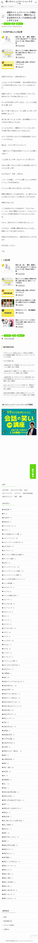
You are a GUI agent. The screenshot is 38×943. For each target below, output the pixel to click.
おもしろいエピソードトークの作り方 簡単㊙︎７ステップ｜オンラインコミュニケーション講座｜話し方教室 (19, 387)
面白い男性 (8, 878)
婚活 (6, 755)
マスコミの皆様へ (9, 925)
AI (5, 514)
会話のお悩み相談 (9, 338)
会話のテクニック (7, 496)
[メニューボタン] (36, 2)
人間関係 (8, 673)
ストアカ (8, 591)
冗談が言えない (10, 726)
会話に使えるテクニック (12, 706)
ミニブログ (7, 23)
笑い (6, 784)
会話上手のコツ (10, 714)
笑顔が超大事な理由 (11, 792)
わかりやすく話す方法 (12, 665)
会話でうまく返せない (12, 694)
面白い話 (8, 886)
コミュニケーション (11, 567)
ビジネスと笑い (10, 628)
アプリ (7, 530)
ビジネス (8, 624)
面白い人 (8, 870)
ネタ (6, 616)
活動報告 (8, 780)
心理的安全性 (9, 759)
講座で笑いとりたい (11, 837)
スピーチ (8, 599)
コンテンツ (17, 493)
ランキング (8, 657)
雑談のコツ (19, 23)
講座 (20, 496)
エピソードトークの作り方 (13, 542)
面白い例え (8, 874)
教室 (6, 763)
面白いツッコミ (10, 866)
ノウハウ (8, 620)
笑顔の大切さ (9, 796)
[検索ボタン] (2, 2)
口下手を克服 (9, 739)
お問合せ (6, 929)
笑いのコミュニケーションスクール (19, 2)
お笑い (26, 490)
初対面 (7, 731)
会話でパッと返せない (12, 698)
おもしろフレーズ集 (16, 490)
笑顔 (6, 788)
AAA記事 (7, 509)
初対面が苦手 (9, 735)
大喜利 (7, 747)
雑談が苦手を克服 (11, 845)
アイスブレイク (10, 526)
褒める (7, 812)
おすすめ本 (5, 490)
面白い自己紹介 (10, 882)
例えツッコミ (9, 718)
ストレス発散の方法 (11, 595)
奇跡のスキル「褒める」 (12, 751)
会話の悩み (9, 710)
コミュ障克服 (9, 583)
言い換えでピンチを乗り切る (14, 821)
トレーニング (9, 608)
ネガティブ (8, 612)
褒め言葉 (8, 816)
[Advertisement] (19, 461)
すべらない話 (9, 604)
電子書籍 (8, 857)
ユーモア (8, 653)
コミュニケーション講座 (12, 575)
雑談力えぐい (9, 853)
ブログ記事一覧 (8, 361)
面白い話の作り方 (10, 890)
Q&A (5, 917)
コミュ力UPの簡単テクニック (14, 579)
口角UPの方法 (9, 743)
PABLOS (7, 522)
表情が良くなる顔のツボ (12, 808)
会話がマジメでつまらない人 (14, 681)
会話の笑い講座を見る (33, 471)
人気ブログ (9, 669)
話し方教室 (8, 825)
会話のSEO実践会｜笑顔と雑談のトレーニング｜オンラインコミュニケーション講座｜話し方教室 (19, 394)
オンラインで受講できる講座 (14, 555)
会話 (13, 23)
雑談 (6, 841)
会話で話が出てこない (12, 702)
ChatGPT (8, 518)
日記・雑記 (9, 767)
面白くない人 (9, 894)
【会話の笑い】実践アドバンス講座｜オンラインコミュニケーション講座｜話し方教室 (19, 372)
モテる (7, 649)
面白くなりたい (10, 898)
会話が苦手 (9, 690)
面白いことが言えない (12, 861)
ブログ (7, 632)
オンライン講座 (10, 559)
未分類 (7, 771)
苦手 (6, 804)
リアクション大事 (10, 661)
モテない (8, 645)
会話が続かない (10, 685)
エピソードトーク (7, 493)
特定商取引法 (8, 921)
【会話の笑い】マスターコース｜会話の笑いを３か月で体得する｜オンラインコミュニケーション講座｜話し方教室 (19, 379)
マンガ (7, 636)
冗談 (6, 722)
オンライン (8, 550)
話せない (8, 829)
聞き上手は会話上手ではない (14, 800)
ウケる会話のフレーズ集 (12, 534)
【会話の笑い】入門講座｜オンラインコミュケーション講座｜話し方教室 (19, 366)
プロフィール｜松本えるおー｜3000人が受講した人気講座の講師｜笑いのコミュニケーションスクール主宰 (19, 355)
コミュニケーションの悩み (14, 571)
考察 (15, 496)
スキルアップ (9, 587)
